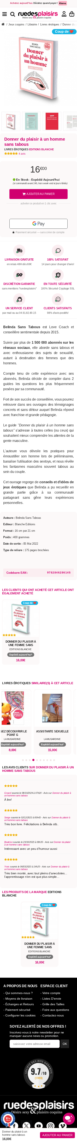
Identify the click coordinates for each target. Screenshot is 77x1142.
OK (65, 1044)
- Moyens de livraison (17, 998)
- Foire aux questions (54, 1009)
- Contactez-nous (52, 1015)
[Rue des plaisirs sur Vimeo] (62, 1126)
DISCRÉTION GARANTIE (19, 284)
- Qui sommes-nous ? (18, 993)
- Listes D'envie (50, 998)
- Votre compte (50, 993)
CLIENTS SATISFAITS (58, 308)
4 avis (22, 153)
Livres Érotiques (29, 149)
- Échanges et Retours (18, 1004)
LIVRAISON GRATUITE (19, 259)
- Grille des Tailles (52, 1004)
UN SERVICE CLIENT (19, 308)
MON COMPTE (64, 14)
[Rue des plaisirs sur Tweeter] (26, 1126)
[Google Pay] (38, 224)
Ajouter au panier (57, 1135)
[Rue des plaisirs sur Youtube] (38, 1126)
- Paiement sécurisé (16, 1009)
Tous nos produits (8, 14)
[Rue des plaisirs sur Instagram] (50, 1126)
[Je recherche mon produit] (13, 14)
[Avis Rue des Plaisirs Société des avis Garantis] (38, 1074)
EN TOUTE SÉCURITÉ (58, 284)
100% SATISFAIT (57, 259)
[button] (23, 760)
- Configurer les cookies (19, 1015)
